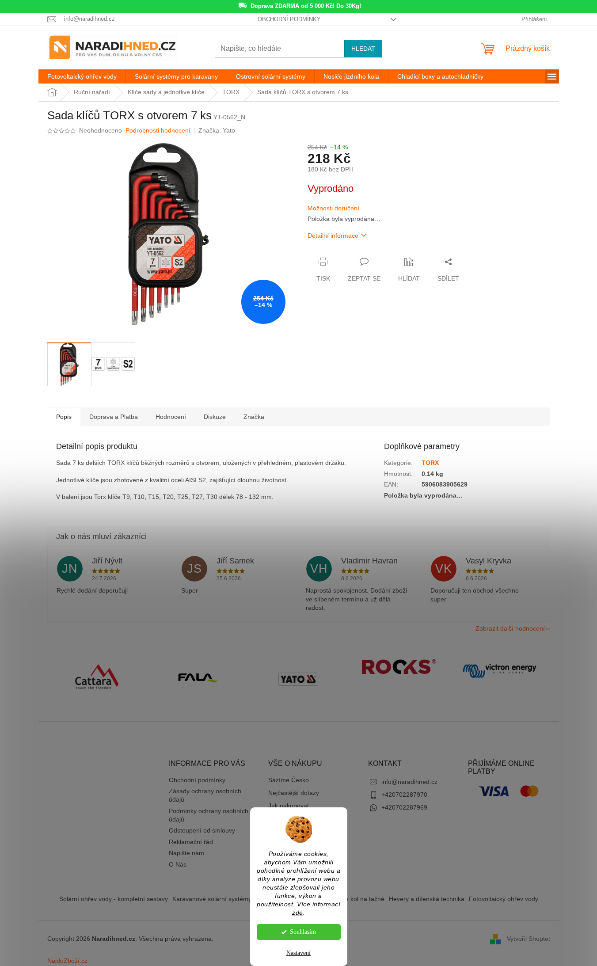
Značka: (216, 130)
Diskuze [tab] (215, 416)
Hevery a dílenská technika (426, 898)
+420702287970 (404, 794)
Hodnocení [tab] (171, 416)
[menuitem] (81, 76)
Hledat (363, 48)
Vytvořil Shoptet (528, 938)
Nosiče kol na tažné (357, 898)
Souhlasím (303, 931)
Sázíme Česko (288, 779)
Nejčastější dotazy (293, 792)
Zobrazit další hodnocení (510, 628)
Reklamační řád (191, 841)
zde (297, 912)
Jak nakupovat (288, 805)
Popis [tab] (64, 416)
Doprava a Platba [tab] (113, 416)
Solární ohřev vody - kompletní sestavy (113, 898)
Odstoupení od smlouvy (202, 830)
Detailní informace (333, 235)
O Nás (177, 864)
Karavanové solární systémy (211, 898)
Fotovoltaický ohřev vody (503, 898)
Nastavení (298, 953)
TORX (430, 462)
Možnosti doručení (333, 208)
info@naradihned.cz (409, 781)
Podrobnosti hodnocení (157, 130)
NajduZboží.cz (67, 960)
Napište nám (186, 852)
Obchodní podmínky (289, 19)
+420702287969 (404, 807)
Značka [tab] (253, 416)
